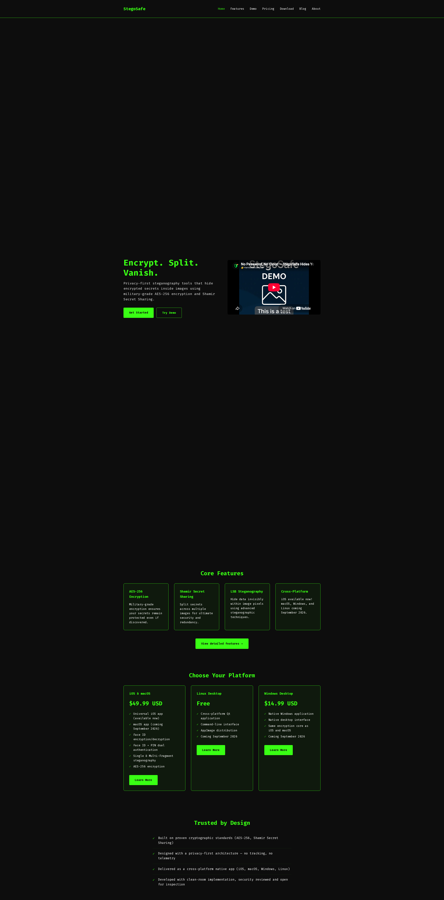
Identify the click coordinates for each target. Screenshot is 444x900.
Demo (253, 8)
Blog (302, 8)
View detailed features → (222, 643)
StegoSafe (134, 8)
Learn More (143, 780)
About (316, 8)
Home (221, 8)
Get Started (138, 312)
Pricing (268, 8)
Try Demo (169, 312)
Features (237, 8)
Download (287, 8)
